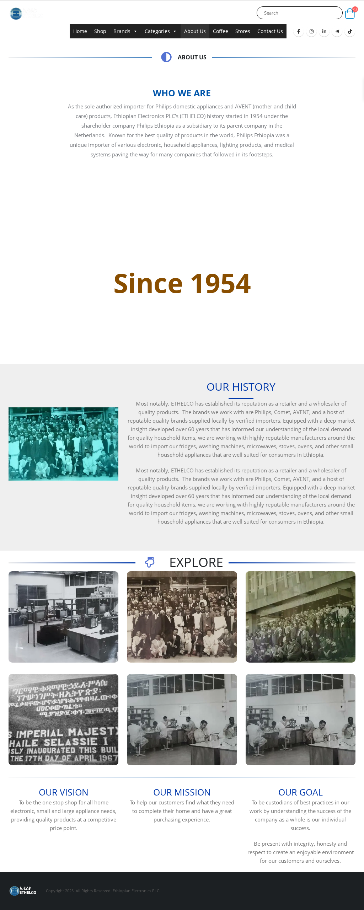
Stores (242, 31)
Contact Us (270, 31)
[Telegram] (337, 31)
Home (80, 31)
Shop (100, 31)
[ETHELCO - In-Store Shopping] (26, 13)
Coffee (220, 31)
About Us (195, 31)
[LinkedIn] (324, 31)
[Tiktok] (349, 31)
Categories (157, 31)
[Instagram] (311, 31)
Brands (121, 31)
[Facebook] (298, 31)
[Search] (335, 13)
